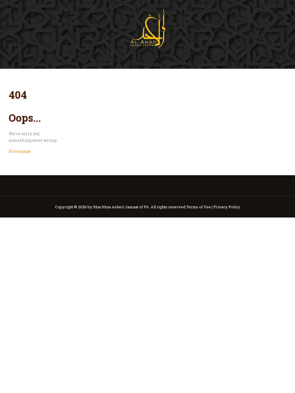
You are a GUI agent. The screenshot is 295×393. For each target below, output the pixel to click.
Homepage (20, 151)
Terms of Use (198, 206)
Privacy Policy (226, 206)
